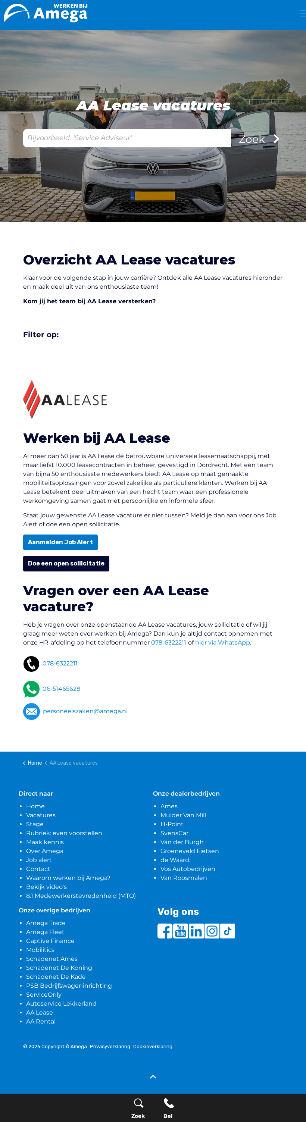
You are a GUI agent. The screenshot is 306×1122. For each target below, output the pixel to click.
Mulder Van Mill (183, 815)
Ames (169, 806)
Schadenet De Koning (59, 967)
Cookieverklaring (152, 1046)
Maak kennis (45, 842)
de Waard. (175, 860)
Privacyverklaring (110, 1046)
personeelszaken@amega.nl (85, 711)
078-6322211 (168, 642)
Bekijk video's (46, 886)
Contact (38, 868)
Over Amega (44, 851)
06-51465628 (61, 688)
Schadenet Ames (52, 958)
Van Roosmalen (183, 877)
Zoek (253, 139)
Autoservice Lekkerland (61, 1003)
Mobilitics (40, 949)
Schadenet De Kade (56, 976)
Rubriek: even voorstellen (64, 833)
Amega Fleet (45, 931)
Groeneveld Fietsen (189, 851)
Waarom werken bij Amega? (68, 877)
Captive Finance (50, 940)
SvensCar (174, 833)
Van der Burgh (182, 842)
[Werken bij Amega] (46, 13)
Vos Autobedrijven (187, 868)
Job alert (39, 860)
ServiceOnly (44, 994)
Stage (35, 824)
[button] (153, 1077)
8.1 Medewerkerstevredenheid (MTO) (81, 895)
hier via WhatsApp (222, 642)
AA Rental (41, 1021)
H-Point (172, 824)
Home (35, 806)
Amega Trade (46, 923)
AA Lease (39, 1012)
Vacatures (41, 815)
